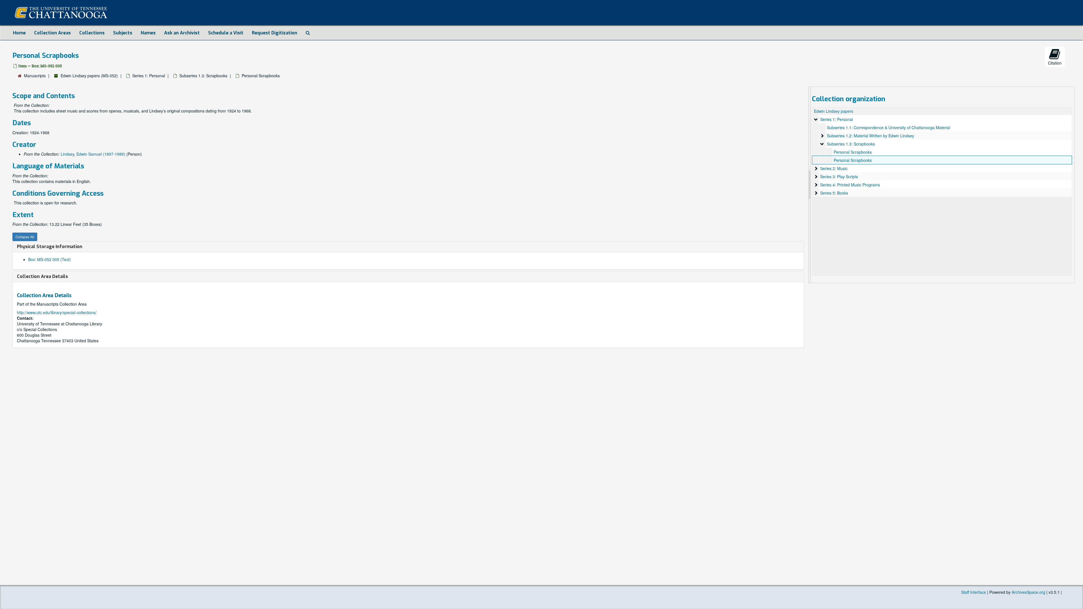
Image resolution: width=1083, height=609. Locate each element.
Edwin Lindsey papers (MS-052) (89, 75)
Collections (92, 33)
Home (19, 33)
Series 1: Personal (148, 75)
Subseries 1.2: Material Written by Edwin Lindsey (870, 135)
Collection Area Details (42, 276)
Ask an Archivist (182, 33)
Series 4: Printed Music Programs (850, 184)
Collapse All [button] (25, 236)
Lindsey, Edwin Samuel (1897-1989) (93, 154)
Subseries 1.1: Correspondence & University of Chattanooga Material (888, 127)
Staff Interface (973, 592)
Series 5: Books (834, 193)
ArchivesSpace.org (1028, 592)
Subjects (122, 33)
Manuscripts (35, 75)
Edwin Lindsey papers (833, 111)
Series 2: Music (834, 168)
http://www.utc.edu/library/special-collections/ (56, 312)
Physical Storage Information (49, 247)
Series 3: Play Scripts (839, 176)
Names (148, 33)
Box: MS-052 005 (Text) (49, 259)
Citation (1055, 63)
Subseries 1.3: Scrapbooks (203, 75)
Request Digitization (274, 33)
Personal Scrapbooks (853, 152)
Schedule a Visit (225, 33)
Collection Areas (52, 33)
